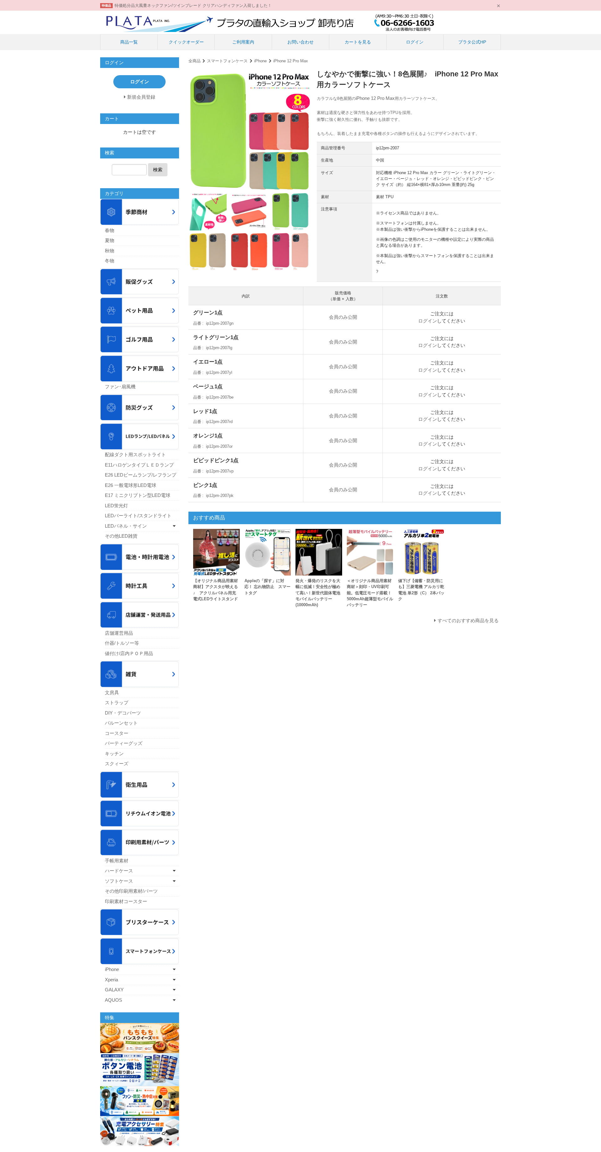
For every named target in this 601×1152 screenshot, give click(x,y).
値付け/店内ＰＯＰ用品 (129, 653)
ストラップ (116, 702)
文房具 (112, 692)
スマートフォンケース (227, 61)
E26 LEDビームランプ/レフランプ (140, 475)
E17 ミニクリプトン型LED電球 (137, 495)
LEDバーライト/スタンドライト (138, 515)
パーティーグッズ (123, 743)
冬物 (109, 260)
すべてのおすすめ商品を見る (468, 620)
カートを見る (358, 41)
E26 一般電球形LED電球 (130, 485)
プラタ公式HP (472, 41)
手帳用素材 (116, 860)
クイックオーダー (186, 41)
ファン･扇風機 (120, 386)
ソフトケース (119, 881)
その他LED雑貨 (121, 536)
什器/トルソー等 (122, 643)
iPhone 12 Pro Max (290, 61)
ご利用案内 (243, 41)
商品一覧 (129, 41)
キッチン (114, 753)
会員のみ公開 (343, 317)
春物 (109, 230)
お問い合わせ (300, 41)
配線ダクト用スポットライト (135, 454)
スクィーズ (116, 763)
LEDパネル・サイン (126, 526)
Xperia (111, 979)
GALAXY (114, 989)
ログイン (415, 41)
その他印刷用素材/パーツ (131, 891)
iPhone (260, 61)
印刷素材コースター (126, 901)
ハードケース (119, 870)
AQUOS (113, 1000)
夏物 (109, 240)
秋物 (109, 250)
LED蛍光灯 (116, 505)
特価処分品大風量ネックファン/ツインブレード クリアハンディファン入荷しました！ (193, 5)
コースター (116, 733)
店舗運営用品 (119, 633)
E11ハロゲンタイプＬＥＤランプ (139, 465)
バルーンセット (121, 723)
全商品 (194, 61)
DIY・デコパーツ (123, 712)
